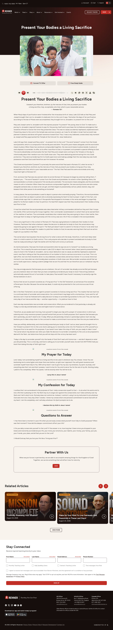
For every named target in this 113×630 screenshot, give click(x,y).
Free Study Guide (77, 83)
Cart (94, 3)
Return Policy (37, 625)
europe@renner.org (79, 604)
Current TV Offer (39, 83)
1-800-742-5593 (9, 4)
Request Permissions (49, 625)
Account (86, 3)
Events (69, 12)
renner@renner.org (61, 604)
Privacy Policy (27, 625)
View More (56, 530)
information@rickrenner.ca (99, 604)
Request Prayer (92, 12)
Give (104, 12)
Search (101, 3)
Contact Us (60, 625)
